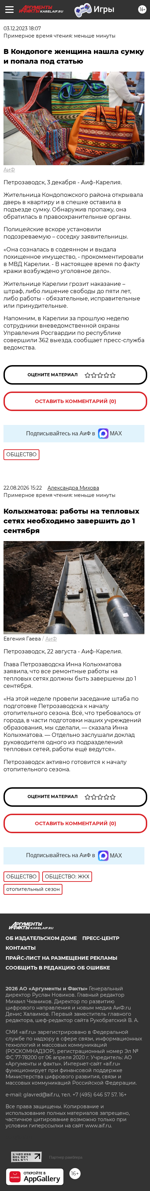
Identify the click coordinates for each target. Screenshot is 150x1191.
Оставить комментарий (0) (75, 401)
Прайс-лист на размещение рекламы (61, 958)
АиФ (9, 170)
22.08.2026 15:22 (22, 488)
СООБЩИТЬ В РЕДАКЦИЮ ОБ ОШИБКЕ (58, 968)
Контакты (21, 948)
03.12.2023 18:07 (22, 28)
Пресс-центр (100, 938)
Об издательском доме (41, 938)
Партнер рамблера (65, 1157)
